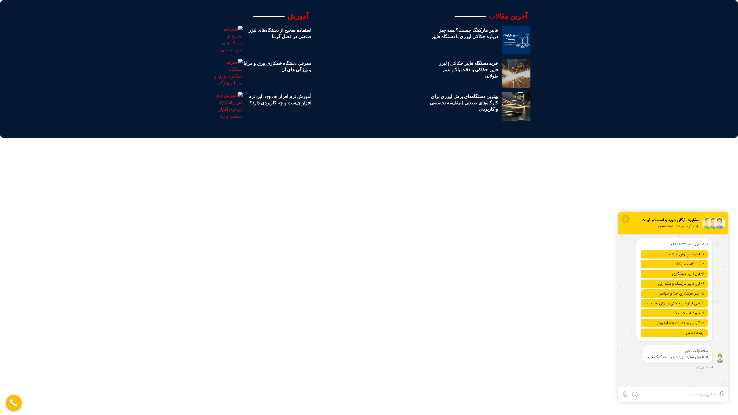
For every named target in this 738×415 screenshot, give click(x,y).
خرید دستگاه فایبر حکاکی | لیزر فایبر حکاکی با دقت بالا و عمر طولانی (468, 70)
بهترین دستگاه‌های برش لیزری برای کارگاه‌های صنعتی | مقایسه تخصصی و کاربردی (464, 103)
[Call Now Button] (14, 403)
